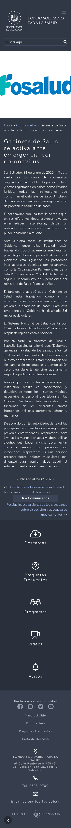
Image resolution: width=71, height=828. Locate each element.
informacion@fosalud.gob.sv (35, 801)
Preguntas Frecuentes (35, 731)
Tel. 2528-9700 (35, 786)
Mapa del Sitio (35, 715)
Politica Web (35, 723)
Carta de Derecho (35, 739)
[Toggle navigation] (64, 12)
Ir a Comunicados (35, 498)
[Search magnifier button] (65, 42)
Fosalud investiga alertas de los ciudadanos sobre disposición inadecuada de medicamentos (37, 509)
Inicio (8, 125)
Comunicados (26, 125)
